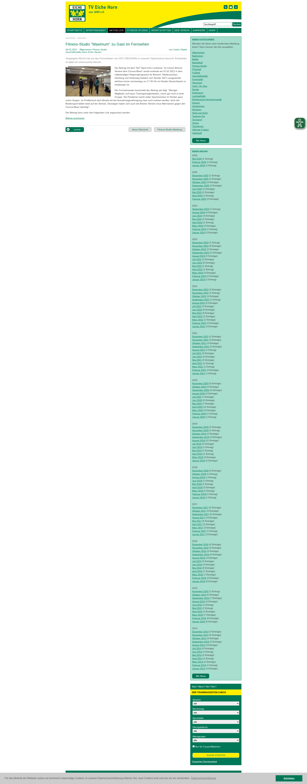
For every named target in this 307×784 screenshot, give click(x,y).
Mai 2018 (197, 484)
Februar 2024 (199, 229)
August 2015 (198, 601)
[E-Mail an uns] (230, 7)
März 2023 (197, 273)
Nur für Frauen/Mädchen (207, 746)
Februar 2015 (199, 618)
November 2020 (200, 383)
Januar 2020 (198, 417)
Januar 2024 (198, 232)
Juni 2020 (197, 400)
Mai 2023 (197, 266)
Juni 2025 (197, 189)
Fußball (196, 72)
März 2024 (197, 226)
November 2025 (200, 179)
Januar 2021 (198, 373)
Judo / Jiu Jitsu (199, 86)
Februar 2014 (199, 665)
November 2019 (200, 430)
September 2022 (200, 299)
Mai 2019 (197, 450)
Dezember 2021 (200, 336)
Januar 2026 (198, 165)
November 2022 (200, 293)
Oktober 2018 (199, 474)
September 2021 (200, 346)
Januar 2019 (198, 460)
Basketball (197, 62)
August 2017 (198, 517)
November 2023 (200, 246)
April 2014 (197, 658)
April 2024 (197, 222)
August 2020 (198, 393)
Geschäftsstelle (200, 76)
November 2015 (200, 591)
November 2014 (200, 635)
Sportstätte (198, 718)
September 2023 (200, 252)
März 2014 (197, 662)
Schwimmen (198, 106)
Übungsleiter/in (200, 727)
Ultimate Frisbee (200, 129)
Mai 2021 (197, 360)
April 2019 (197, 454)
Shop (212, 30)
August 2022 (198, 303)
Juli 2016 (196, 561)
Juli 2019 (196, 444)
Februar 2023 (199, 276)
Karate (195, 89)
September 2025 (200, 185)
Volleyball (197, 133)
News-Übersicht (140, 129)
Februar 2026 (199, 162)
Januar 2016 (198, 581)
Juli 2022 (196, 306)
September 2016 (200, 554)
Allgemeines (198, 52)
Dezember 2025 (200, 175)
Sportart (197, 699)
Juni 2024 (197, 215)
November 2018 (200, 470)
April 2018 (197, 487)
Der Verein (181, 30)
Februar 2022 (199, 323)
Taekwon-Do (198, 116)
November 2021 (200, 340)
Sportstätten (161, 30)
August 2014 (198, 645)
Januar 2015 (198, 621)
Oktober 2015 (199, 594)
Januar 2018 (198, 497)
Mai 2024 (197, 219)
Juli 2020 (196, 397)
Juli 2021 (196, 353)
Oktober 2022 (199, 296)
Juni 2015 (197, 605)
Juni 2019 (197, 447)
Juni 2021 (197, 356)
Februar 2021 (199, 370)
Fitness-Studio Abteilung (169, 129)
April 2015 (197, 611)
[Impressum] (236, 7)
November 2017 (200, 507)
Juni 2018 (197, 480)
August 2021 (198, 350)
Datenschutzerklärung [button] (203, 778)
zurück (77, 129)
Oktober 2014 (199, 638)
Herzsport (197, 82)
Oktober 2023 (199, 249)
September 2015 (200, 598)
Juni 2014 (197, 651)
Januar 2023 (198, 279)
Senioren (196, 109)
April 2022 (197, 316)
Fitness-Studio (137, 30)
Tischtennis (198, 126)
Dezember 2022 (200, 289)
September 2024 (200, 209)
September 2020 (200, 390)
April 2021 (197, 363)
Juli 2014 (196, 648)
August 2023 (198, 256)
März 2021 (197, 366)
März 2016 (197, 574)
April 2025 (197, 195)
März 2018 (197, 491)
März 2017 (197, 527)
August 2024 (198, 212)
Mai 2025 (197, 192)
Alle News (201, 140)
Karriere (199, 30)
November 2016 (200, 548)
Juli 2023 (196, 259)
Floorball (196, 69)
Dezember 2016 (200, 544)
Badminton (197, 56)
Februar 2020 (199, 413)
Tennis (195, 123)
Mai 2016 (197, 568)
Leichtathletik (198, 96)
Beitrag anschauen (75, 118)
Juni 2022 (197, 309)
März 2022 (197, 319)
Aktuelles (116, 30)
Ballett (195, 59)
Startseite (74, 30)
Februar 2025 (199, 199)
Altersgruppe (199, 736)
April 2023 (197, 269)
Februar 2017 (199, 531)
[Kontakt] (225, 7)
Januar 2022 (198, 326)
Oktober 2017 (199, 511)
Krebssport (197, 93)
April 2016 (197, 571)
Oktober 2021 (199, 343)
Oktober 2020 (199, 387)
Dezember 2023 (200, 242)
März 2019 (197, 457)
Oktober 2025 (199, 182)
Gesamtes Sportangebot (204, 761)
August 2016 (198, 558)
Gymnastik (197, 79)
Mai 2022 (197, 313)
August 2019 (198, 440)
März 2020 (197, 410)
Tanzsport (197, 119)
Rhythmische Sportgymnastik (207, 99)
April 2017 (197, 524)
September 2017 (200, 514)
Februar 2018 (199, 494)
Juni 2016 (197, 564)
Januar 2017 (198, 534)
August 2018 (198, 477)
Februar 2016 (199, 578)
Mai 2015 (197, 608)
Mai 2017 (197, 521)
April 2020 (197, 407)
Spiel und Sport (200, 113)
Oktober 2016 (199, 551)
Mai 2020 (197, 403)
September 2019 (200, 437)
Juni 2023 (197, 262)
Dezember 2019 (200, 427)
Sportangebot (96, 30)
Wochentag (198, 709)
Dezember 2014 (200, 631)
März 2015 (197, 615)
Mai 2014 (197, 655)
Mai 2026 (197, 158)
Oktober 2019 (199, 433)
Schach (196, 103)
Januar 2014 (198, 668)
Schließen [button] (289, 778)
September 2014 (200, 641)
